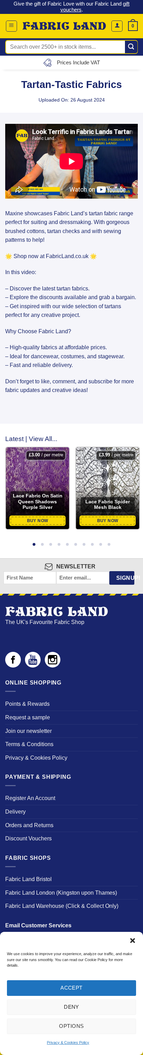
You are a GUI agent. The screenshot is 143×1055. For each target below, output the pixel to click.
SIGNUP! (125, 578)
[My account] (117, 26)
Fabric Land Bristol (28, 879)
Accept (71, 988)
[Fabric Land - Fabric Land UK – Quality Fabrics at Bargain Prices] (64, 26)
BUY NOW (37, 520)
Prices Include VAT (78, 62)
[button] (132, 940)
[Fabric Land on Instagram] (52, 666)
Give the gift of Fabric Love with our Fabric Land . (71, 7)
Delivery (15, 812)
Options (71, 1026)
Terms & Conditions (29, 744)
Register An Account (30, 798)
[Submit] (131, 47)
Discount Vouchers (28, 838)
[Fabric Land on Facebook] (13, 666)
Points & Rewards (27, 704)
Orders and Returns (29, 825)
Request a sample (27, 717)
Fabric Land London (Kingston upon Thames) (61, 893)
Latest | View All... (31, 438)
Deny (71, 1007)
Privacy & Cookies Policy (68, 1042)
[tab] (34, 544)
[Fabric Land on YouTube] (33, 666)
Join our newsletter (28, 731)
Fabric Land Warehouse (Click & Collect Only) (61, 906)
